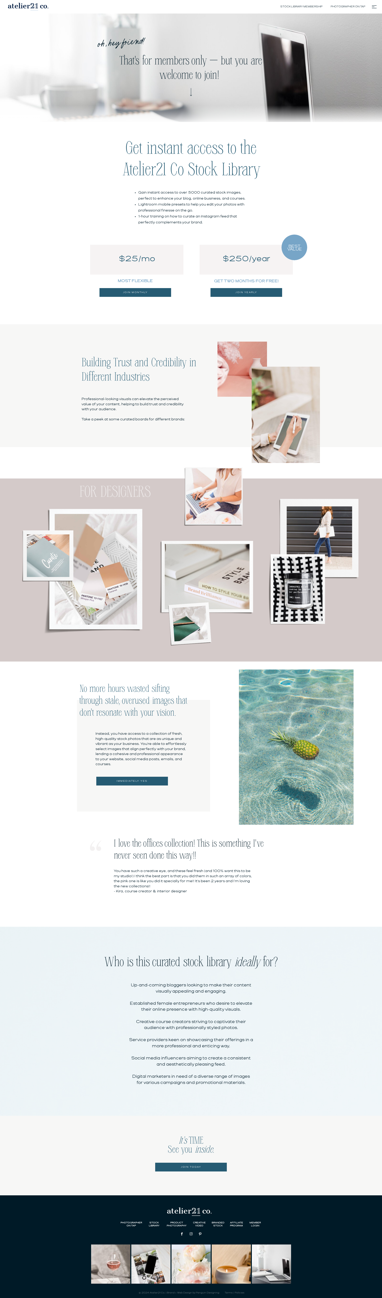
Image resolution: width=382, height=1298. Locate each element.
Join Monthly (135, 292)
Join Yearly (246, 292)
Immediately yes (132, 781)
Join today (191, 1167)
